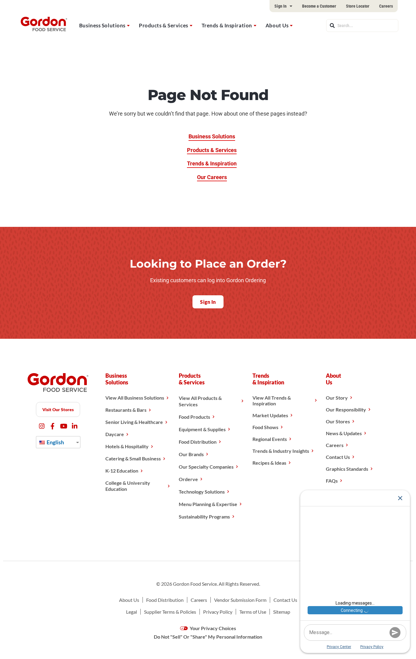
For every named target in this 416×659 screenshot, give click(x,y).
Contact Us (338, 457)
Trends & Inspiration (227, 25)
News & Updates (344, 433)
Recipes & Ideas (269, 463)
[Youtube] (63, 426)
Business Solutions (102, 25)
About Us (277, 25)
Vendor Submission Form (240, 600)
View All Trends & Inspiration (271, 400)
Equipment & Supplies (202, 429)
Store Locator (357, 6)
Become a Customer (319, 6)
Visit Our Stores (58, 409)
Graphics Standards (347, 469)
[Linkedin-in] (74, 426)
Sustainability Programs (204, 516)
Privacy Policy (217, 612)
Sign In (280, 6)
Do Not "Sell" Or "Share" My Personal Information (208, 637)
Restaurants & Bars (125, 410)
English (55, 442)
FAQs (332, 481)
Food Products (194, 417)
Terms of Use (252, 612)
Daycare (114, 434)
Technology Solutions (202, 491)
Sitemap (281, 612)
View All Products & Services (200, 401)
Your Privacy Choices (212, 628)
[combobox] (362, 25)
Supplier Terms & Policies (170, 612)
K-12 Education (121, 470)
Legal (131, 612)
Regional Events (269, 439)
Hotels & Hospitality (127, 446)
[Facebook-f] (52, 426)
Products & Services (163, 25)
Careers (386, 6)
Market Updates (270, 415)
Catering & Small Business (133, 458)
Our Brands (191, 454)
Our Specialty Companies (206, 467)
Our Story (337, 398)
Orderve (188, 479)
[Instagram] (41, 426)
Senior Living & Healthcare (134, 422)
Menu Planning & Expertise (208, 504)
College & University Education (127, 486)
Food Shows (265, 427)
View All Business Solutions (134, 398)
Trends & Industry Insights (280, 451)
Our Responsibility (346, 409)
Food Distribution (198, 442)
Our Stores (338, 421)
